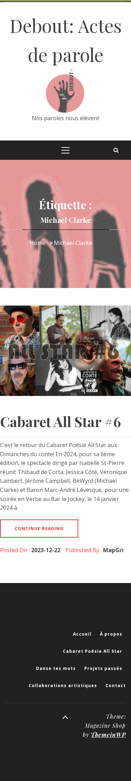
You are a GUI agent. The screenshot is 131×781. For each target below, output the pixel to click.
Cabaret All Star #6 (60, 421)
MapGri (113, 550)
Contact (115, 685)
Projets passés (103, 668)
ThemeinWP (108, 734)
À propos (111, 634)
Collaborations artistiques (63, 685)
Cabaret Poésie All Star (92, 651)
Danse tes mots (56, 668)
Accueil (82, 634)
